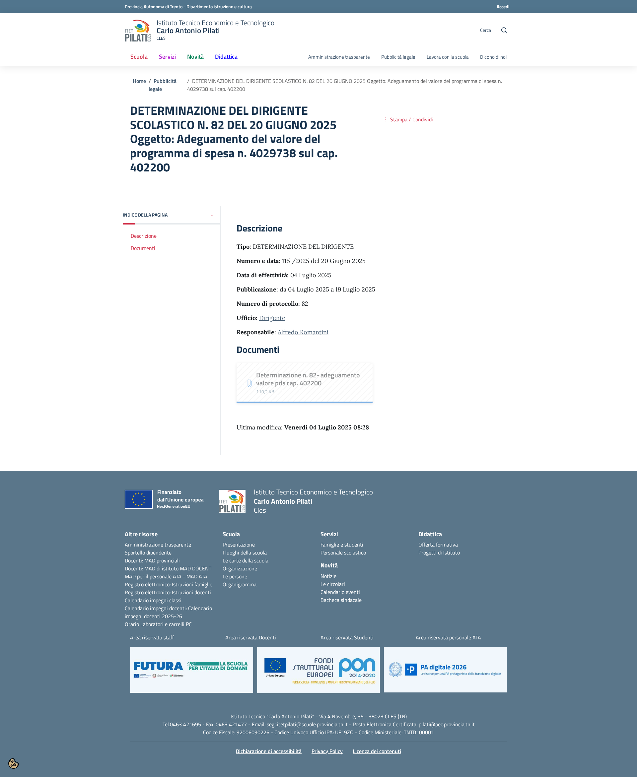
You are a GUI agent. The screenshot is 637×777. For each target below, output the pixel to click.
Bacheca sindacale (341, 600)
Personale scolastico (343, 552)
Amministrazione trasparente (339, 57)
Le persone (235, 576)
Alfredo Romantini (303, 332)
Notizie (328, 576)
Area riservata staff (152, 637)
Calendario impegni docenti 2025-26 (168, 612)
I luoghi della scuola (245, 552)
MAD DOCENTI (196, 568)
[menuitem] (139, 57)
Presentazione (239, 545)
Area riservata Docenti (250, 637)
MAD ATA (196, 576)
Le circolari (332, 584)
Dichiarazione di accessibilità (269, 751)
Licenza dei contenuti (377, 751)
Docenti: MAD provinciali (152, 560)
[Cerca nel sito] (504, 30)
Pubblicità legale (398, 57)
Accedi (503, 6)
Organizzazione (240, 568)
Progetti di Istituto (439, 552)
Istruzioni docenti (191, 592)
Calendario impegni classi (153, 600)
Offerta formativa (438, 545)
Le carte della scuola (245, 560)
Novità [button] (195, 56)
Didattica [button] (226, 56)
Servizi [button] (167, 56)
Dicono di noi (493, 57)
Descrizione (144, 236)
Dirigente (272, 318)
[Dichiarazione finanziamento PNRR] (167, 501)
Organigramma (239, 584)
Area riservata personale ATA (448, 637)
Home (139, 81)
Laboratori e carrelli (162, 624)
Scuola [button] (139, 56)
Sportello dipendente (148, 552)
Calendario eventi (340, 592)
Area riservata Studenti (347, 637)
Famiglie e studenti (341, 545)
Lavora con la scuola (448, 57)
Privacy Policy (327, 751)
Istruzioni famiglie (192, 584)
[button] (172, 215)
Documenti (143, 248)
